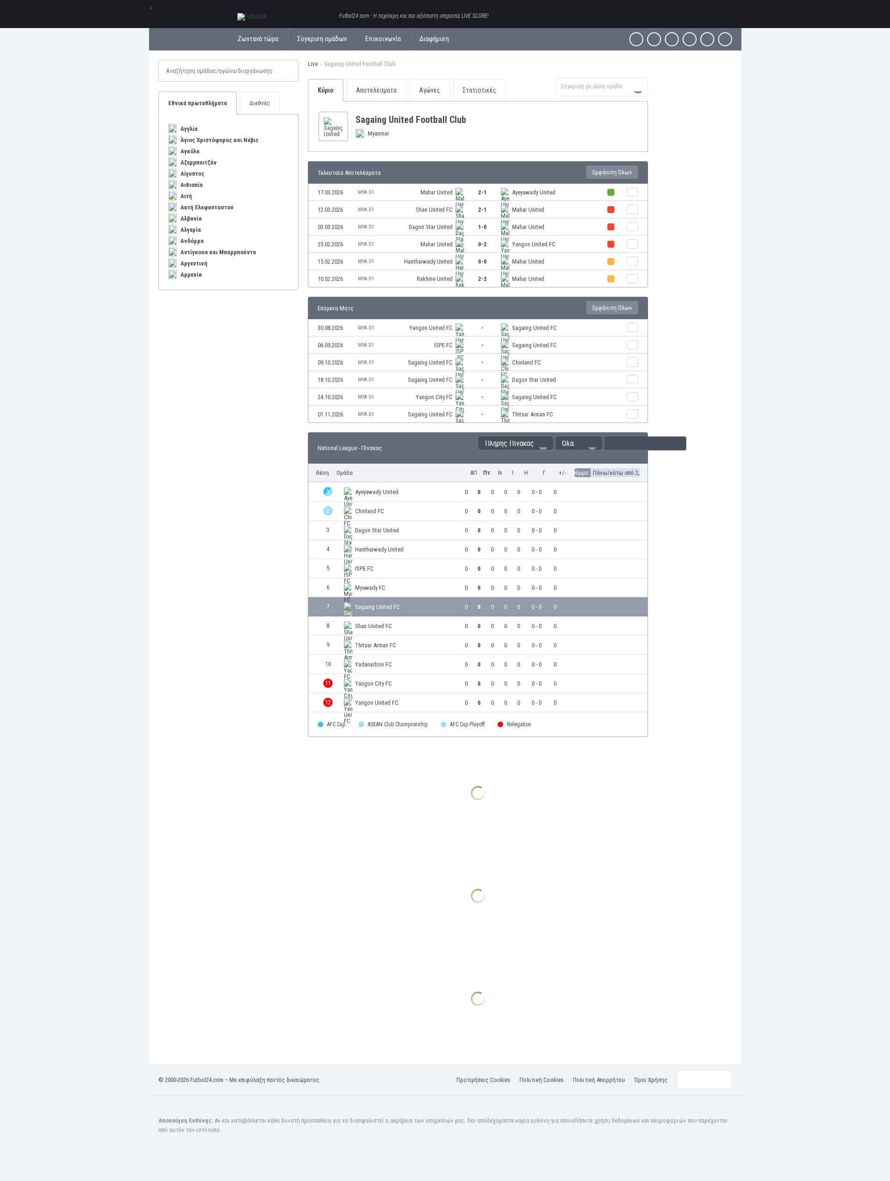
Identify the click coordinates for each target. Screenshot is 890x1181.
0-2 (482, 244)
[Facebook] (636, 39)
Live (313, 63)
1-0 (482, 226)
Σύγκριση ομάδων (322, 39)
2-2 (482, 278)
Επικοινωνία (383, 39)
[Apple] (690, 39)
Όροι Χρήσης (651, 1080)
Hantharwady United (428, 261)
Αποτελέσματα (376, 90)
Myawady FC (370, 587)
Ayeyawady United (533, 192)
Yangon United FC (533, 244)
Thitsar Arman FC (532, 414)
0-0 (482, 261)
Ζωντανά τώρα (257, 39)
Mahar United (436, 192)
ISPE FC (443, 345)
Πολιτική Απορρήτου (599, 1080)
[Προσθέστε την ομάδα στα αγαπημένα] (473, 119)
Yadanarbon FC (373, 664)
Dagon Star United (431, 226)
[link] (478, 192)
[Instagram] (672, 39)
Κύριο (326, 90)
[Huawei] (725, 39)
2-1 (482, 192)
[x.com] (654, 39)
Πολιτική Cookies (541, 1080)
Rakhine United (435, 278)
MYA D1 (366, 192)
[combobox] (602, 87)
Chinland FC (526, 362)
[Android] (707, 39)
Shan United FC (434, 209)
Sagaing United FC (534, 327)
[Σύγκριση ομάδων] (632, 192)
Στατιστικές (479, 90)
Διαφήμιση (434, 39)
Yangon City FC (434, 397)
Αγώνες (429, 90)
